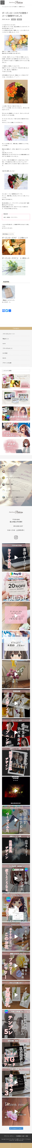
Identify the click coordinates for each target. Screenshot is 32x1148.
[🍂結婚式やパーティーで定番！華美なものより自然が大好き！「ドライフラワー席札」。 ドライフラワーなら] (16, 703)
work (13, 19)
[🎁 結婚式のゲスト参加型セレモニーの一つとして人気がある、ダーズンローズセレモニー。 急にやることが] (16, 1111)
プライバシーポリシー (9, 1136)
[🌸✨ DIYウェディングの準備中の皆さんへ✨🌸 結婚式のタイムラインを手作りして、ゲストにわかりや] (16, 907)
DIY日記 (5, 353)
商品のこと (6, 338)
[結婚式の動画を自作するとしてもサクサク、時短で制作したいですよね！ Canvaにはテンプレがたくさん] (16, 1024)
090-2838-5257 (18, 526)
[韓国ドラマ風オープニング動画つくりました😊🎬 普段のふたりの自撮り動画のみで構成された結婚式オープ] (16, 761)
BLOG (19, 19)
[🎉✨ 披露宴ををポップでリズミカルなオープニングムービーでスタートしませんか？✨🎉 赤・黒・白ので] (16, 732)
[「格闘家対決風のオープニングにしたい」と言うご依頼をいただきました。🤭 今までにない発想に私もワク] (16, 849)
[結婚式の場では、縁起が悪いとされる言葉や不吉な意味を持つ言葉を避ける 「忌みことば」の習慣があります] (16, 1053)
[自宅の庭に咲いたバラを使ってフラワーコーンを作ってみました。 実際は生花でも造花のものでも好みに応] (16, 966)
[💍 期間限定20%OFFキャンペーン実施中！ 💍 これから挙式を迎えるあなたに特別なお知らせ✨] (16, 586)
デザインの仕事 (7, 363)
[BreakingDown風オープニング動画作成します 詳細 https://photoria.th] (16, 791)
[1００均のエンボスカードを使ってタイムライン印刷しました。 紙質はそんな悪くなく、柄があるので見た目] (16, 878)
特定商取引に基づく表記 (22, 1136)
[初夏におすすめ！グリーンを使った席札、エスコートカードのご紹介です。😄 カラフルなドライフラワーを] (16, 995)
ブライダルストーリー (9, 334)
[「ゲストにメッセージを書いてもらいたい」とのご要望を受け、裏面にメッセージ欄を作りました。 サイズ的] (16, 616)
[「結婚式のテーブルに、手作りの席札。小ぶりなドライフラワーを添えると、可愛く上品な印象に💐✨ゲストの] (16, 674)
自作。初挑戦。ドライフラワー (11, 217)
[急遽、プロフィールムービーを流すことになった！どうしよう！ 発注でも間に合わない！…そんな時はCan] (16, 645)
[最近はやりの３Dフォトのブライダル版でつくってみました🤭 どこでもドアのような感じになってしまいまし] (16, 820)
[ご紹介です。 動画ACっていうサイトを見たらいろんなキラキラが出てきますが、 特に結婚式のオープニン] (16, 557)
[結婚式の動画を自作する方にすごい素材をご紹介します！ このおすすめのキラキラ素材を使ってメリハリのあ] (16, 1082)
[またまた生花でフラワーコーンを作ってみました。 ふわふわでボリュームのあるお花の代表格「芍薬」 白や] (16, 936)
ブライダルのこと (8, 348)
